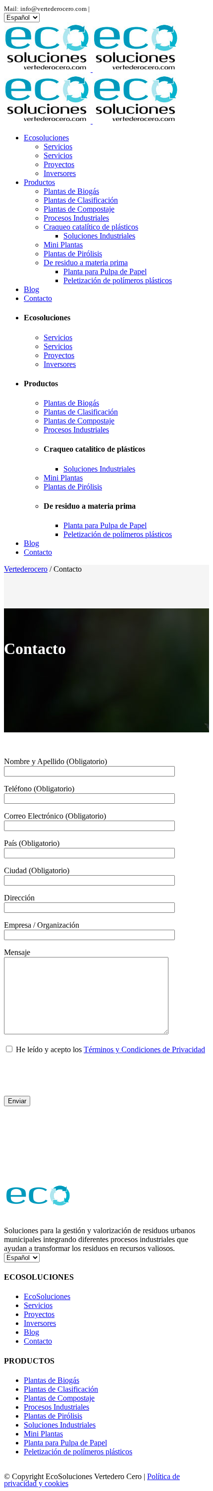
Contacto (38, 1341)
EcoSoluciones (47, 1296)
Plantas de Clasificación (61, 1389)
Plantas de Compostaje (59, 1398)
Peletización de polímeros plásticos (78, 1451)
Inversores (40, 1323)
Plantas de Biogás (51, 1380)
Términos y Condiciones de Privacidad (144, 1049)
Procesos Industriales (56, 1407)
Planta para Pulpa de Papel (65, 1442)
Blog (31, 1332)
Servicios (38, 1305)
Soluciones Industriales (60, 1425)
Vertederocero (26, 569)
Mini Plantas (43, 1434)
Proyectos (39, 1314)
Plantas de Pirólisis (53, 1416)
